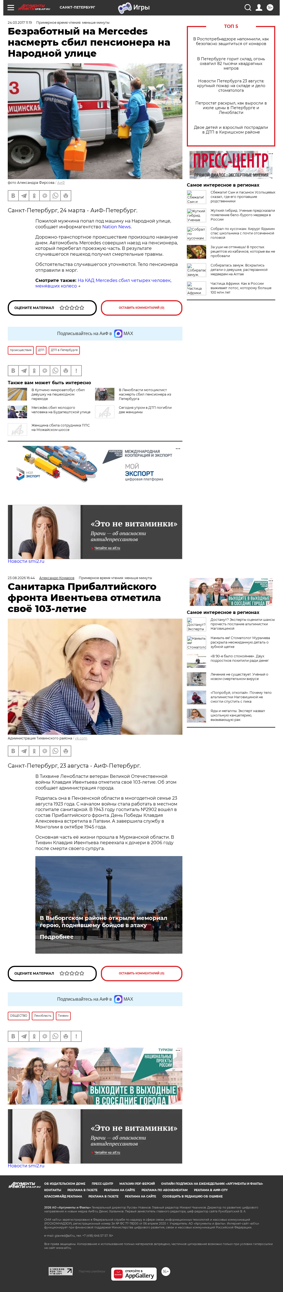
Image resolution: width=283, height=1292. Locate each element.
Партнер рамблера (92, 1271)
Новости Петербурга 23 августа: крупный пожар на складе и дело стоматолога (231, 86)
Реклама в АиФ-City (211, 1190)
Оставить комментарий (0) (141, 308)
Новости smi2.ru (26, 561)
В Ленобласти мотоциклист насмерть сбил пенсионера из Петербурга (145, 394)
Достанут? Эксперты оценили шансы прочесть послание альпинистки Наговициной (243, 624)
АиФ (61, 183)
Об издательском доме (64, 1184)
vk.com (81, 738)
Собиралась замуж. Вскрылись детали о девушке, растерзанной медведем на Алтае (239, 269)
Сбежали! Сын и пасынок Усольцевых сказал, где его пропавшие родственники (243, 196)
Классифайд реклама (63, 1196)
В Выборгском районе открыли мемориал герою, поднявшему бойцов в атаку (103, 922)
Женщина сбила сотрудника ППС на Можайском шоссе (61, 427)
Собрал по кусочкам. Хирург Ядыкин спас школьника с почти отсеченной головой (243, 233)
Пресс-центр (102, 1184)
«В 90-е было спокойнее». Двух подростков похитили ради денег (240, 658)
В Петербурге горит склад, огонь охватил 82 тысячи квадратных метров (231, 64)
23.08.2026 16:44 (21, 578)
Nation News (116, 226)
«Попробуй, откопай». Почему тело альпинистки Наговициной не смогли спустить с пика (241, 697)
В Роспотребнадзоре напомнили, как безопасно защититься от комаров (231, 41)
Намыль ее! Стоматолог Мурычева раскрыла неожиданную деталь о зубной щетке (240, 642)
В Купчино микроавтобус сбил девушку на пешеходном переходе (58, 394)
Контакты (52, 1190)
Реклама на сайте (119, 1190)
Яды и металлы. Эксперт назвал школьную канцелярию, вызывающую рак (238, 715)
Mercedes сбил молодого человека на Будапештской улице (61, 410)
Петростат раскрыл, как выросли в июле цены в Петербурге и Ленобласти (231, 108)
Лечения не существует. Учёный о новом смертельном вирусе (239, 676)
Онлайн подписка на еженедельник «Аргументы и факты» (212, 1184)
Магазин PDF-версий (137, 1184)
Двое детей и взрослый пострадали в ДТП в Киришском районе (231, 130)
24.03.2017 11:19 (20, 22)
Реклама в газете (82, 1190)
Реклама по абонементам (165, 1190)
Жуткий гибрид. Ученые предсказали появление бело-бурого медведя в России (243, 214)
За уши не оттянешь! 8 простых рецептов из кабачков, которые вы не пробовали (243, 251)
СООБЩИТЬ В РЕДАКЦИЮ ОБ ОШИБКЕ (193, 1196)
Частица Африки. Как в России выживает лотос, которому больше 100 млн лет (241, 287)
